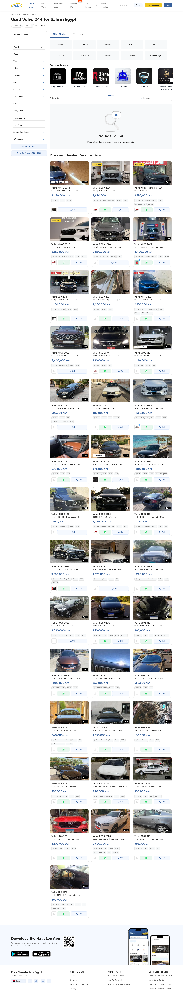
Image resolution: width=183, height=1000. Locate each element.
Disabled (115, 852)
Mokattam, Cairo (101, 688)
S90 (117, 579)
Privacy (73, 989)
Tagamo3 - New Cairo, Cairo (146, 256)
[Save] (85, 164)
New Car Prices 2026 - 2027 (29, 153)
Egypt (18, 981)
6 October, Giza (101, 635)
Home (72, 976)
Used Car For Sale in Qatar (160, 984)
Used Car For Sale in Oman (160, 989)
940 (151, 796)
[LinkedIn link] (43, 981)
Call (73, 210)
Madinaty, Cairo (142, 848)
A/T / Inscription (161, 474)
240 (110, 418)
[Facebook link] (30, 981)
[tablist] (111, 34)
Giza (56, 418)
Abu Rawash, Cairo (102, 256)
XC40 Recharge (140, 204)
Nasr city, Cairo (60, 309)
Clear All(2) (40, 25)
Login (167, 5)
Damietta (140, 365)
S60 (110, 365)
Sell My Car (154, 5)
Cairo (56, 200)
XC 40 (69, 200)
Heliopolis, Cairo (101, 579)
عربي (139, 4)
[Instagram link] (49, 981)
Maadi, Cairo (58, 848)
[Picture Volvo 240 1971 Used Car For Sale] (110, 390)
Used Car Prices (29, 146)
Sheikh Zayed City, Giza (145, 418)
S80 (75, 309)
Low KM (116, 418)
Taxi (108, 852)
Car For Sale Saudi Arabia (119, 984)
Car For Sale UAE (115, 980)
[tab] (59, 34)
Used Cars (31, 5)
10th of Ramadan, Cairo (62, 740)
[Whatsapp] (105, 209)
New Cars (43, 5)
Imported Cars (58, 5)
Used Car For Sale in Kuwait (160, 976)
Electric (151, 204)
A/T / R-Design (147, 313)
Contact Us (75, 980)
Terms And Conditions (79, 984)
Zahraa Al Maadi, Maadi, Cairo (64, 904)
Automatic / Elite (58, 744)
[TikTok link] (36, 981)
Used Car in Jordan (157, 980)
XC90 (167, 256)
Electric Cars (75, 5)
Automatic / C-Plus (161, 635)
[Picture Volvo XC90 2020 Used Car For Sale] (152, 446)
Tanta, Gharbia (142, 740)
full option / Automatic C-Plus (62, 421)
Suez (97, 418)
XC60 (125, 200)
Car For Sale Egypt (116, 976)
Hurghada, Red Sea (61, 796)
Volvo (62, 200)
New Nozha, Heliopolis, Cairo (147, 309)
